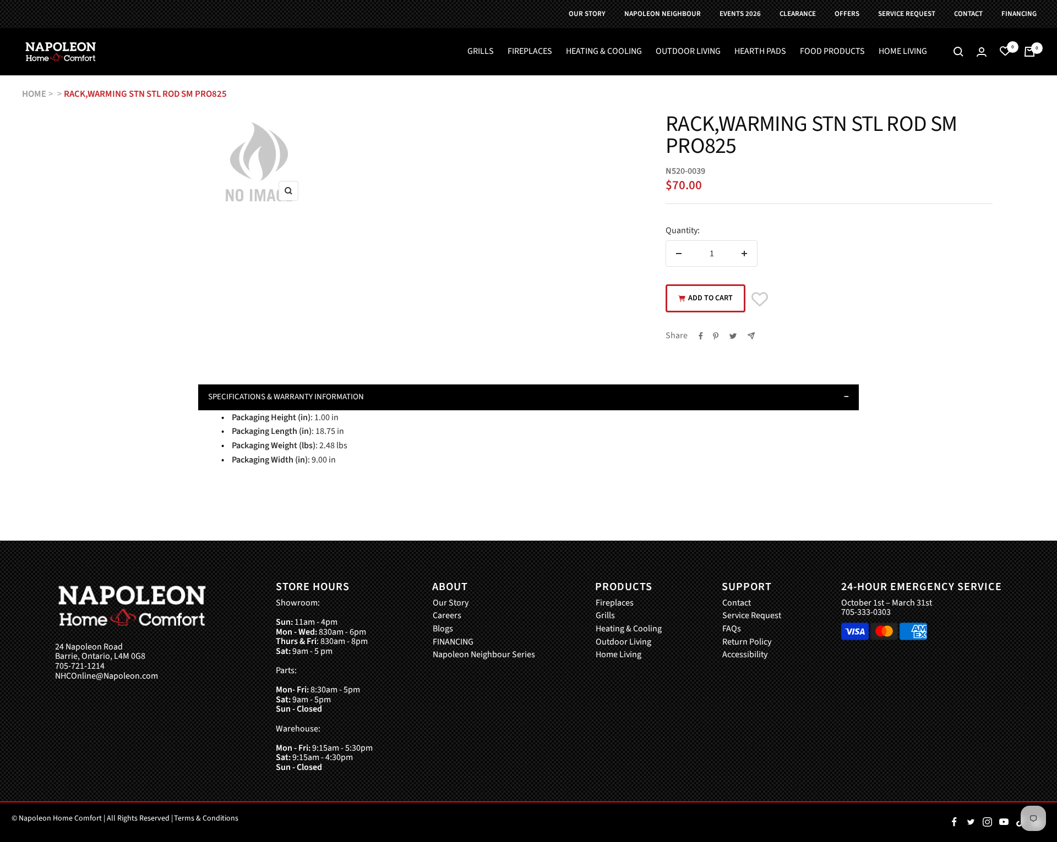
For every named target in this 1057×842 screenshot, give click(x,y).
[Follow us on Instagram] (987, 822)
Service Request (751, 616)
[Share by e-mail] (751, 335)
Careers (447, 616)
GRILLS (480, 52)
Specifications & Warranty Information (286, 397)
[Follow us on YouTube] (1003, 822)
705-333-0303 (866, 612)
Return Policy (746, 642)
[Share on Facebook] (701, 336)
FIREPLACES (530, 52)
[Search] (958, 52)
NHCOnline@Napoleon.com (106, 676)
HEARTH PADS (760, 52)
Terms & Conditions (206, 818)
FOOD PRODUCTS (832, 52)
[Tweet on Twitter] (733, 336)
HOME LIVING (903, 52)
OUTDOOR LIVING (688, 52)
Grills (605, 616)
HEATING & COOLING (604, 52)
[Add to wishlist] (759, 299)
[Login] (982, 52)
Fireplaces (615, 603)
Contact (736, 603)
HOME (34, 94)
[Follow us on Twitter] (970, 822)
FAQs (731, 629)
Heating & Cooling (629, 629)
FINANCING (453, 642)
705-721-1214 (80, 667)
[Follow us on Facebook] (954, 822)
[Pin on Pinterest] (715, 336)
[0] (1005, 52)
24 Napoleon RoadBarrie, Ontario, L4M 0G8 (100, 652)
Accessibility (744, 655)
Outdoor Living (623, 642)
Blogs (443, 629)
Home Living (618, 655)
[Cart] (1029, 52)
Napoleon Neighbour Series (484, 655)
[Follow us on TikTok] (1020, 822)
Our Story (450, 603)
